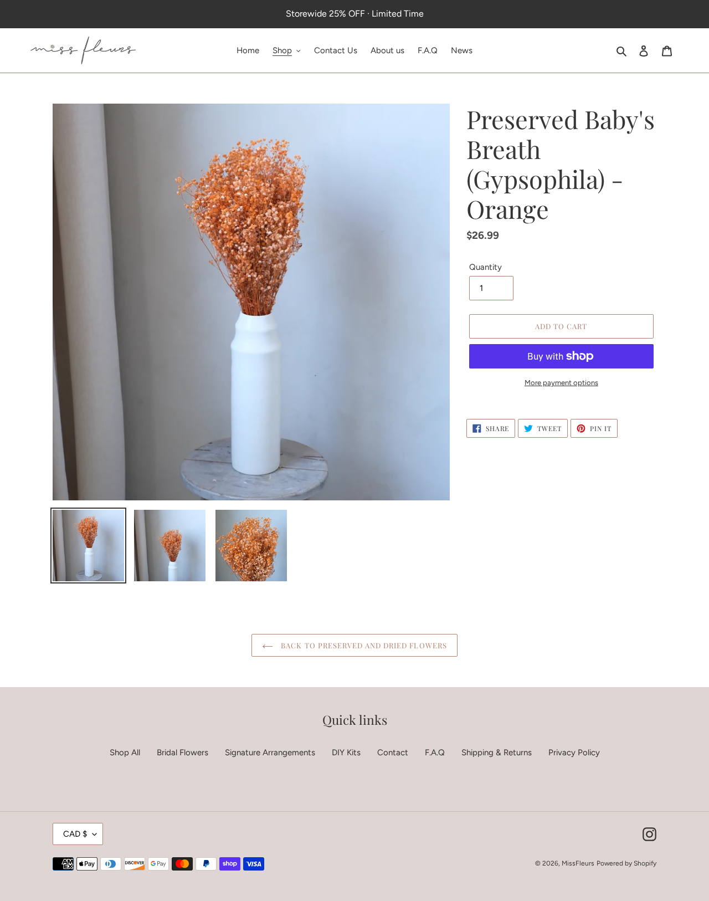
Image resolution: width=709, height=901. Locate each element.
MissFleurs (578, 863)
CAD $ (75, 834)
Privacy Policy (574, 752)
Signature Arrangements (270, 752)
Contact (392, 752)
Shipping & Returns (496, 752)
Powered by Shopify (626, 863)
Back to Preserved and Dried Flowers (362, 645)
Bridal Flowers (182, 752)
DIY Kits (346, 752)
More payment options (561, 382)
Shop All (125, 752)
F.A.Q (435, 752)
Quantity (485, 267)
